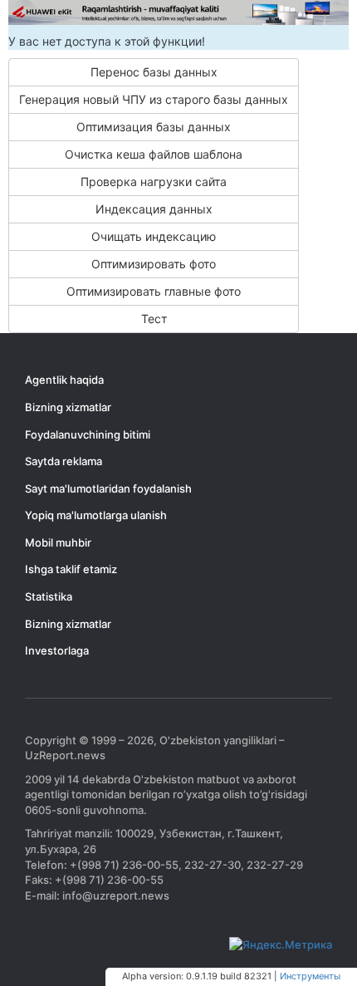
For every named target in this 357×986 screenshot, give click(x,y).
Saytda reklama (63, 461)
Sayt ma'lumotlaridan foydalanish (108, 488)
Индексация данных (154, 209)
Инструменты (310, 976)
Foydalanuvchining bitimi (87, 434)
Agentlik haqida (64, 379)
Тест (154, 318)
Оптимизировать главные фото (153, 291)
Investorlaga (57, 650)
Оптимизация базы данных (153, 127)
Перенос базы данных (154, 72)
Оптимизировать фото (153, 264)
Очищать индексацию (153, 236)
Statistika (48, 596)
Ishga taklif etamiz (71, 569)
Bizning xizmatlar (68, 407)
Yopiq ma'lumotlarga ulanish (96, 515)
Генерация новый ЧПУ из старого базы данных (153, 99)
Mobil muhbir (58, 542)
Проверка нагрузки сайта (154, 181)
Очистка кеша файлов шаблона (153, 154)
